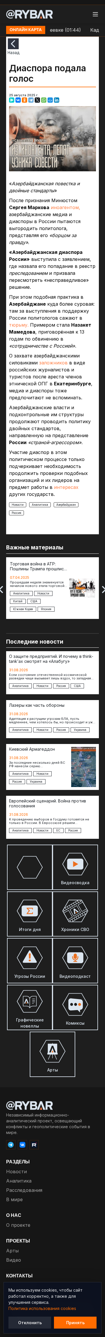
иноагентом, (65, 207)
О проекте (18, 1225)
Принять (75, 1322)
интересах (66, 487)
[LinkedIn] (56, 100)
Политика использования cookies (42, 1308)
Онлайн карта (26, 30)
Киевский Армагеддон (32, 749)
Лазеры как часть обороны (36, 705)
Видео (13, 1260)
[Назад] (13, 43)
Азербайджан (66, 504)
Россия (16, 512)
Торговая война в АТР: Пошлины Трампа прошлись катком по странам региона (38, 567)
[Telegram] (31, 100)
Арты (12, 1251)
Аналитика (40, 504)
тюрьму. (19, 325)
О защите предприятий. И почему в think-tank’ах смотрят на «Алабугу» (51, 659)
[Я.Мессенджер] (11, 100)
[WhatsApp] (43, 100)
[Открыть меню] (95, 14)
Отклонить (30, 1322)
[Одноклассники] (24, 100)
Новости (18, 504)
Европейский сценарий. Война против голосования (47, 803)
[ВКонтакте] (18, 100)
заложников (53, 363)
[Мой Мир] (50, 100)
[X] (37, 100)
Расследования (24, 1190)
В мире (14, 1199)
